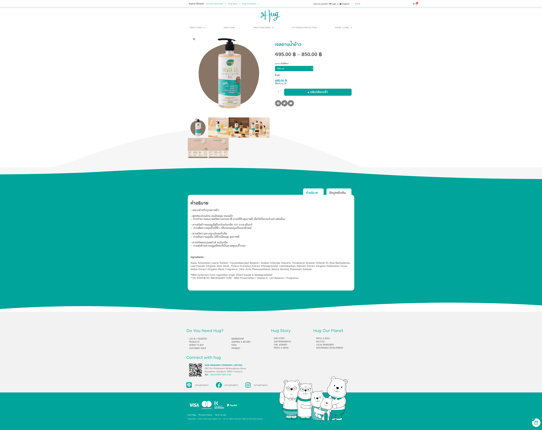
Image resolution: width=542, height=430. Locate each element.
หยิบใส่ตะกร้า (319, 92)
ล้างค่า (277, 75)
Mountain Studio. (256, 419)
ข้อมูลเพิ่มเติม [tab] (337, 192)
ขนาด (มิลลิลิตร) (282, 63)
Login (333, 4)
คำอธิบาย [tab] (312, 192)
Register (345, 4)
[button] (194, 38)
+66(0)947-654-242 (220, 374)
